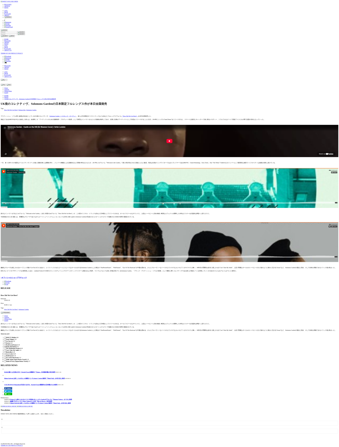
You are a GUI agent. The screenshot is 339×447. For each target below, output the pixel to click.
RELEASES (7, 4)
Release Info (22, 110)
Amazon (6, 89)
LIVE (6, 10)
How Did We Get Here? (11, 110)
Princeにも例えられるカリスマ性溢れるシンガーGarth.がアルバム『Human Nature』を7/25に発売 (41, 399)
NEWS (6, 7)
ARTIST (6, 42)
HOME (6, 39)
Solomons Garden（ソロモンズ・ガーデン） (62, 116)
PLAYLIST (7, 14)
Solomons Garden (31, 110)
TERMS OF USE (6, 53)
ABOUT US (7, 50)
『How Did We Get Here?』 (130, 116)
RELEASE (7, 41)
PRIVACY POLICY (17, 53)
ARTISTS (7, 6)
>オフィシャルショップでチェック (14, 278)
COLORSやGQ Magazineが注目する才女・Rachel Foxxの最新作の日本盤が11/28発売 (30, 384)
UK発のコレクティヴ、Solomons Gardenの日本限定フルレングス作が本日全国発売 (30, 99)
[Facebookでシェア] (7, 281)
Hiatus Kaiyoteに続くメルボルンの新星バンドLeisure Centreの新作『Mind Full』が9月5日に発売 (34, 378)
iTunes (6, 88)
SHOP (6, 12)
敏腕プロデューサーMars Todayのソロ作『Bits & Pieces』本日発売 (31, 401)
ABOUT (6, 15)
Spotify (6, 92)
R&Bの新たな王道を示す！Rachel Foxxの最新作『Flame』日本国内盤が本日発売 (29, 372)
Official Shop (8, 91)
